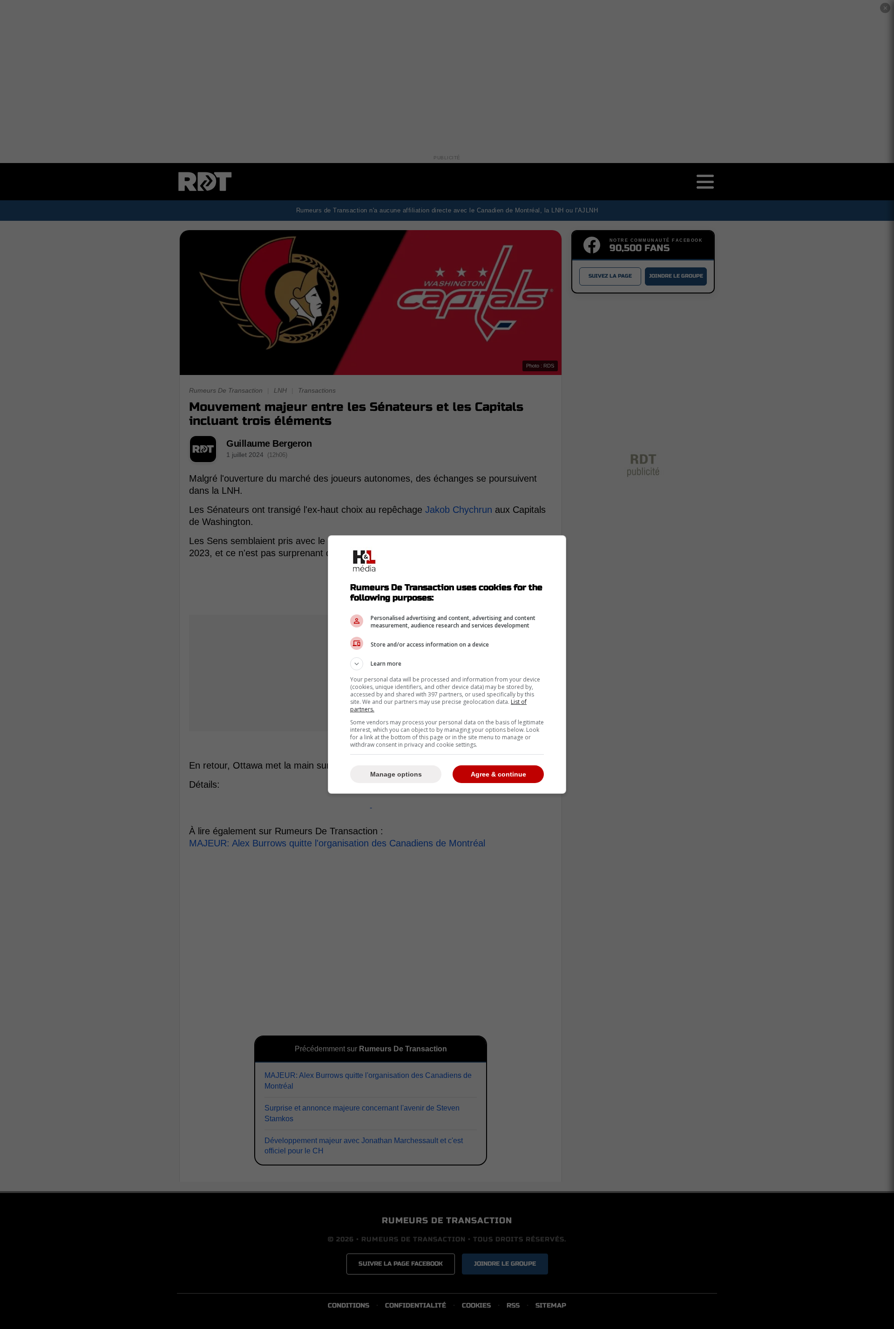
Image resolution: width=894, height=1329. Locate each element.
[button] (447, 663)
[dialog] (447, 664)
